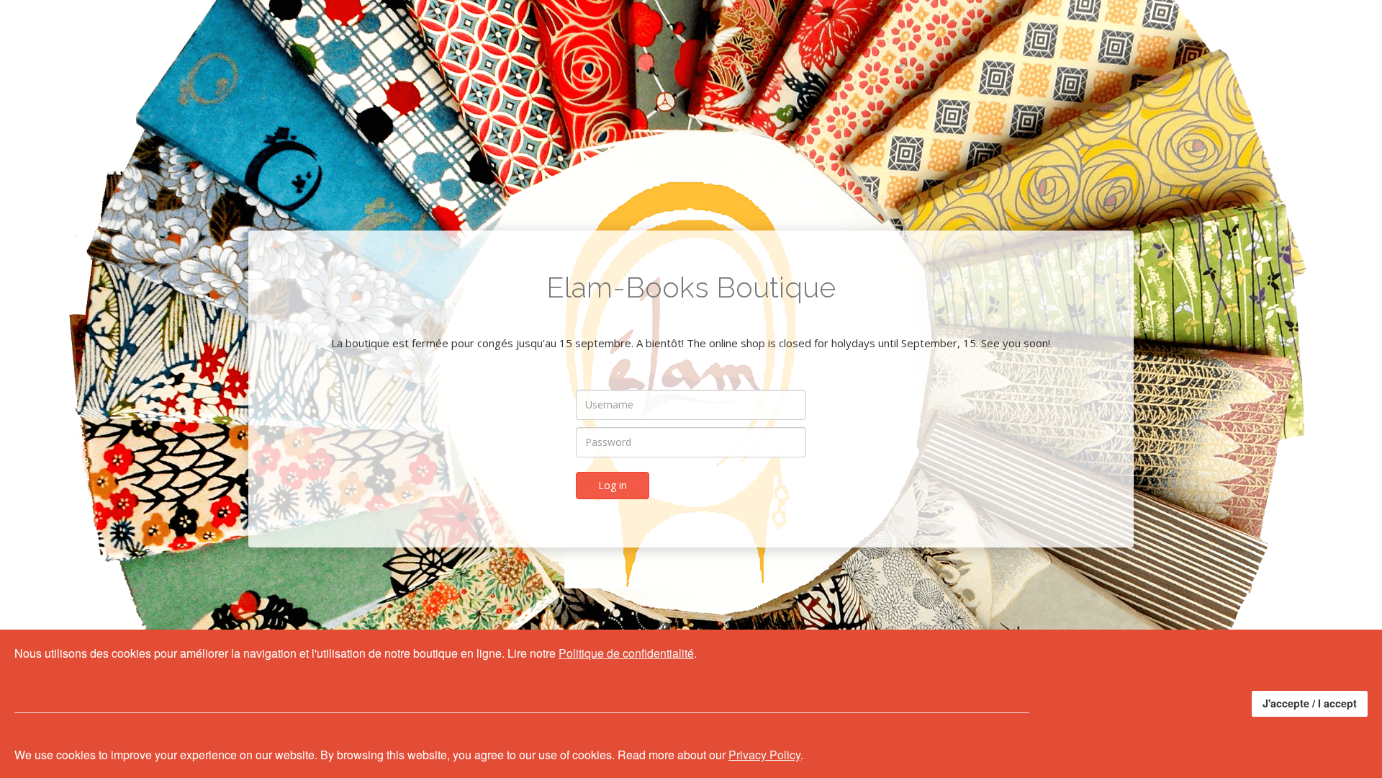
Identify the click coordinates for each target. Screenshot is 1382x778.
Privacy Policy (764, 754)
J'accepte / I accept (1310, 703)
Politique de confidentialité (626, 653)
